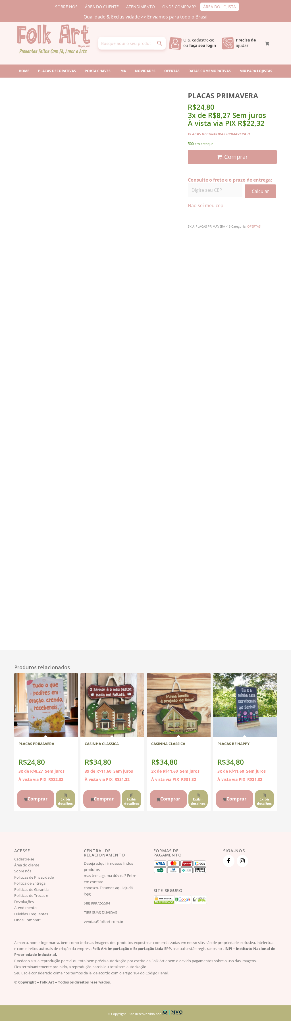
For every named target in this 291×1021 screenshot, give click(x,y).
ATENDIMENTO (140, 6)
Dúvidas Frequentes (31, 913)
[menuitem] (66, 6)
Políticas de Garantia (31, 889)
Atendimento (25, 907)
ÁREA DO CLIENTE (102, 6)
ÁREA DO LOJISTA (219, 6)
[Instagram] (242, 861)
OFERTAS (254, 226)
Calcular (260, 191)
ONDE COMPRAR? (179, 6)
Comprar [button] (37, 799)
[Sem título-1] (54, 43)
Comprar (236, 157)
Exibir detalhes (65, 801)
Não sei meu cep (205, 205)
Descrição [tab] (204, 236)
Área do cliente (26, 865)
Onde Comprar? (27, 919)
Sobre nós (22, 871)
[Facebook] (228, 861)
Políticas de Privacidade (34, 877)
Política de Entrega (29, 883)
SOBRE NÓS (66, 6)
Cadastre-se (24, 859)
